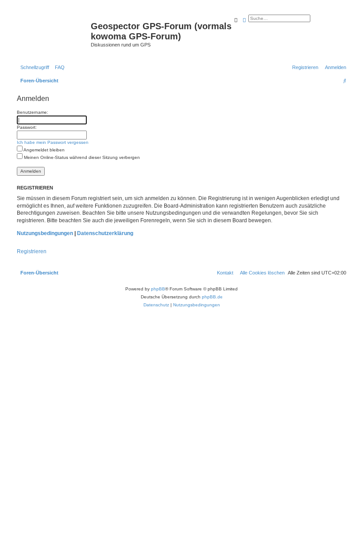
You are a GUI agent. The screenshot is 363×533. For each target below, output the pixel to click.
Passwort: (27, 127)
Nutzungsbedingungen (45, 233)
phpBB (158, 288)
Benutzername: (32, 112)
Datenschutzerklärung (105, 233)
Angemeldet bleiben (44, 149)
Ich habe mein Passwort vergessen (53, 142)
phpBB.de (212, 296)
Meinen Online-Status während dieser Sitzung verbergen (81, 157)
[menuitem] (58, 67)
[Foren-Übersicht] (53, 29)
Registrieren (31, 251)
